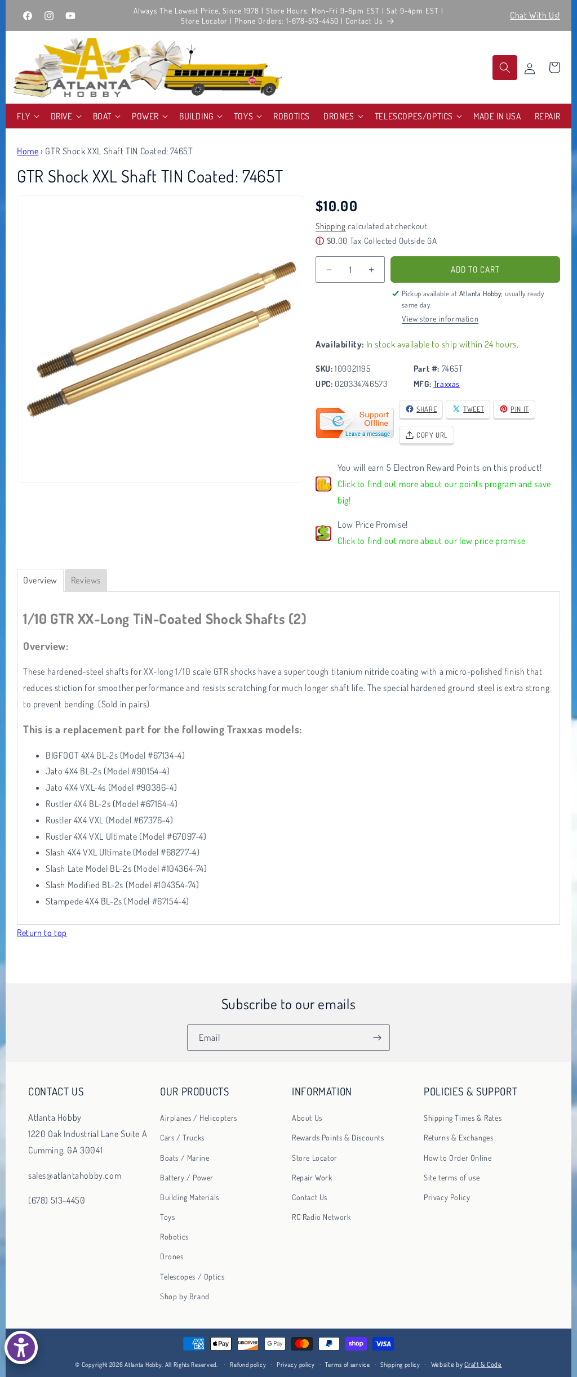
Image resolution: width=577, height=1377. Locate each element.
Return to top (42, 932)
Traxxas (446, 383)
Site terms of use (452, 1177)
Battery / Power (187, 1177)
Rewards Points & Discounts (338, 1137)
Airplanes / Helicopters (198, 1117)
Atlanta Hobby (143, 1365)
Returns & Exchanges (458, 1137)
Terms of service (347, 1365)
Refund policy (248, 1365)
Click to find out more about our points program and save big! (444, 492)
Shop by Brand (185, 1296)
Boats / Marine (184, 1157)
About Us (307, 1117)
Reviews (86, 580)
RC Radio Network (321, 1217)
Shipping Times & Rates (462, 1117)
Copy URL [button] (432, 434)
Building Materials (189, 1197)
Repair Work (312, 1177)
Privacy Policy (447, 1197)
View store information (440, 318)
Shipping (331, 226)
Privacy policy (296, 1365)
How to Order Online (457, 1157)
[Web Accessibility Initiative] (21, 1347)
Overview (40, 580)
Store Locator (315, 1157)
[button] (27, 116)
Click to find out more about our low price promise (431, 540)
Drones (172, 1256)
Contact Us (309, 1197)
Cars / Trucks (182, 1137)
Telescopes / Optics (192, 1276)
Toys (167, 1217)
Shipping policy (400, 1365)
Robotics (174, 1236)
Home (27, 151)
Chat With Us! (535, 15)
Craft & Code (482, 1364)
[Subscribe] (377, 1037)
